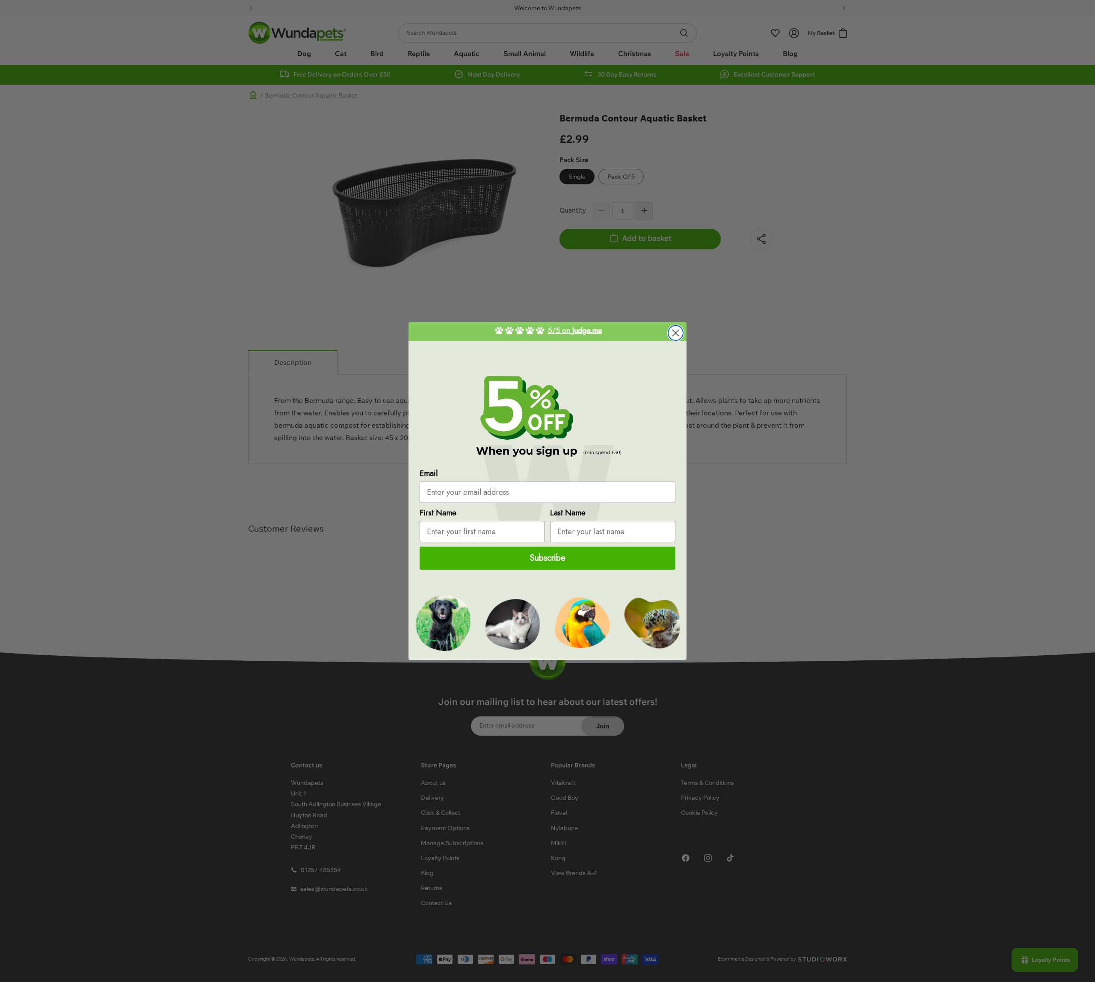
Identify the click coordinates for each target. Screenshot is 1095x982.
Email (429, 473)
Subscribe (547, 558)
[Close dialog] (675, 332)
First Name (438, 512)
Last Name (568, 512)
